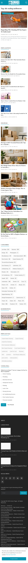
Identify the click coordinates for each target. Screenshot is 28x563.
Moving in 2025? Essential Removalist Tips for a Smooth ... (13, 87)
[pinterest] (13, 478)
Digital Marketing (7, 294)
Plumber (5, 272)
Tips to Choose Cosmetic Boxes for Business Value (13, 100)
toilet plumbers (13, 358)
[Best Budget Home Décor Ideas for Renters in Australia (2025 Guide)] (14, 157)
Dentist (13, 278)
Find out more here (11, 554)
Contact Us (9, 505)
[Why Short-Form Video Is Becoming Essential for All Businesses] (6, 108)
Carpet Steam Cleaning (7, 338)
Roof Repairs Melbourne (19, 354)
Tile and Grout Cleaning (8, 262)
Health (5, 278)
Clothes (12, 288)
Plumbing (5, 377)
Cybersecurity (20, 297)
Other (4, 304)
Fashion (22, 304)
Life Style (5, 249)
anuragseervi (3, 215)
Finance (5, 284)
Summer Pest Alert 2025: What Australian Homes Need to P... (13, 60)
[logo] (14, 2)
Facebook (13, 304)
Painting (5, 385)
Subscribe (23, 493)
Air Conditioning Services (9, 394)
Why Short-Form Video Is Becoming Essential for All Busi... (14, 114)
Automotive (6, 281)
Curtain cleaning (19, 275)
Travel (4, 301)
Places (20, 301)
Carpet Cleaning (18, 259)
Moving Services (7, 391)
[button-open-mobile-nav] (2, 2)
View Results (11, 404)
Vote (3, 404)
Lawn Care (5, 388)
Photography (14, 252)
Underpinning (6, 268)
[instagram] (10, 478)
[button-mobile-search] (26, 2)
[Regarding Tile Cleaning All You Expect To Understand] (14, 19)
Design (4, 252)
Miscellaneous (6, 256)
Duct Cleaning (6, 265)
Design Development (7, 297)
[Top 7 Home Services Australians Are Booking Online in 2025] (14, 202)
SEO (3, 354)
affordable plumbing (6, 361)
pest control (5, 358)
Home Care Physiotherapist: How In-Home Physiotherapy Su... (10, 437)
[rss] (2, 481)
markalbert (3, 34)
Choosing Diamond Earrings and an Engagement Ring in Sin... (14, 466)
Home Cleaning (7, 374)
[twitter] (6, 478)
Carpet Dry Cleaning (6, 342)
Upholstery (16, 265)
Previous (3, 321)
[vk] (21, 478)
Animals (13, 284)
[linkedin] (17, 478)
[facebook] (2, 478)
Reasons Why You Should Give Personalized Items (13, 74)
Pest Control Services (8, 397)
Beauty (21, 284)
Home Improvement (19, 256)
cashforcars (4, 351)
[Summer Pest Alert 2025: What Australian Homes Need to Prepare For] (6, 55)
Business (15, 249)
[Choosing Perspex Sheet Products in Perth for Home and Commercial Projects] (6, 446)
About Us (3, 505)
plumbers (8, 354)
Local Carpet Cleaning (20, 348)
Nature (12, 301)
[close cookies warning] (26, 549)
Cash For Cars (13, 351)
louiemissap (3, 75)
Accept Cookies (14, 558)
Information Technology (8, 291)
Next (24, 321)
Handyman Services (8, 382)
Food (23, 281)
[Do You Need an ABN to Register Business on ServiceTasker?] (14, 225)
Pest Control (6, 259)
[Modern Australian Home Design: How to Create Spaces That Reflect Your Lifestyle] (14, 179)
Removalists (15, 272)
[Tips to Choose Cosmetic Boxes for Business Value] (6, 96)
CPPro (2, 102)
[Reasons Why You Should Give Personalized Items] (6, 69)
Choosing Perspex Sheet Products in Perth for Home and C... (14, 451)
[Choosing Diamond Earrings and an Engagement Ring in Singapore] (6, 461)
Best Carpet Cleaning (7, 348)
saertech (2, 63)
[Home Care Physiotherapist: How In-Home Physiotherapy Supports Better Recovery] (6, 431)
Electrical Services (7, 379)
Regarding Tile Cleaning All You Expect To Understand (13, 31)
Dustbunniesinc (5, 328)
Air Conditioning (7, 275)
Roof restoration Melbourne (8, 345)
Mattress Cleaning (18, 268)
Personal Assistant (7, 400)
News (4, 288)
